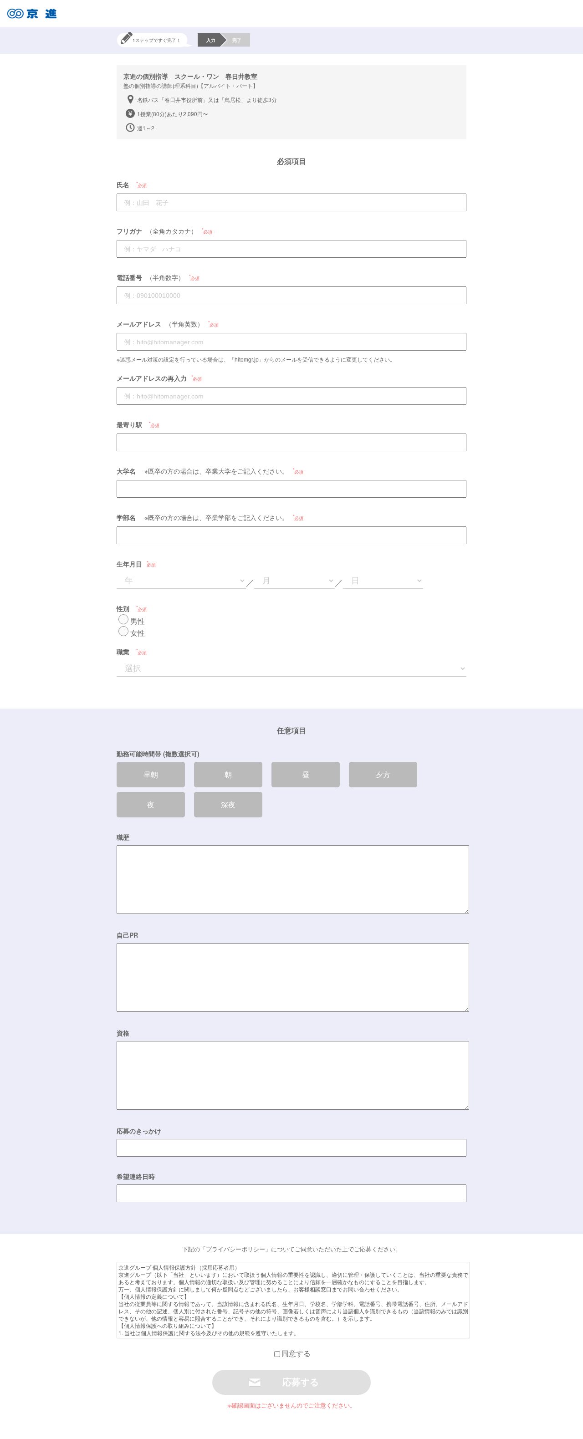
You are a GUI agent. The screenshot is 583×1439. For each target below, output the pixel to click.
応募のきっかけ (139, 1130)
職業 (123, 651)
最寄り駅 (129, 424)
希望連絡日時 (136, 1176)
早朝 (150, 774)
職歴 (123, 837)
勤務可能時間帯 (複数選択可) (158, 753)
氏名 (123, 184)
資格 (123, 1032)
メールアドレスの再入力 (152, 378)
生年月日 (129, 563)
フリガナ (129, 230)
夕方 (383, 774)
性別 (123, 608)
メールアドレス (139, 323)
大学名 (126, 470)
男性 (137, 621)
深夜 (228, 804)
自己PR (127, 934)
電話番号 (129, 277)
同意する (296, 1353)
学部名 (126, 517)
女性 (137, 633)
